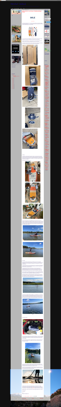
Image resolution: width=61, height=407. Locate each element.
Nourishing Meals (47, 112)
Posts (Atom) (26, 399)
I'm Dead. (46, 138)
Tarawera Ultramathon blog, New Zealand (47, 149)
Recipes (21, 8)
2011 (13, 88)
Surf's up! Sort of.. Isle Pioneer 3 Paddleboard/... (16, 76)
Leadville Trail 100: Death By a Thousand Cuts (47, 95)
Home (12, 8)
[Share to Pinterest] (36, 396)
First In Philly (46, 100)
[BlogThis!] (34, 396)
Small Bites (46, 146)
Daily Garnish (46, 98)
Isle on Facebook (32, 383)
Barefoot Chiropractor (46, 76)
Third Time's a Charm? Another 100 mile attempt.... (47, 141)
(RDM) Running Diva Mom (47, 127)
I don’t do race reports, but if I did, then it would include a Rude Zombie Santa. (47, 159)
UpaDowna (46, 168)
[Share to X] (35, 396)
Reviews (24, 8)
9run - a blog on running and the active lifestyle (47, 66)
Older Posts (41, 398)
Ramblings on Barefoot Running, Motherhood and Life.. (47, 124)
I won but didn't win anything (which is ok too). (47, 101)
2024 (13, 74)
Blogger (34, 402)
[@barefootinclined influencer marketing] (45, 22)
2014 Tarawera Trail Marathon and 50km (47, 151)
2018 (13, 82)
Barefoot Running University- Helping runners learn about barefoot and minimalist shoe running (47, 83)
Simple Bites (46, 143)
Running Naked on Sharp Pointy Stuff (47, 137)
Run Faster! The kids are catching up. (47, 131)
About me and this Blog (16, 8)
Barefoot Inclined (18, 4)
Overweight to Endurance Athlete (46, 115)
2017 (13, 83)
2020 (13, 80)
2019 (13, 81)
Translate (47, 20)
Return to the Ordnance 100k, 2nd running (47, 166)
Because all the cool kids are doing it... (47, 88)
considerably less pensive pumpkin (47, 97)
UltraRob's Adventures (46, 162)
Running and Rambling (46, 134)
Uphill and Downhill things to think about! (47, 121)
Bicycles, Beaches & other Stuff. (47, 91)
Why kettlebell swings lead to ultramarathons (46, 155)
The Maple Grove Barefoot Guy (47, 153)
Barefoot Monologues (46, 79)
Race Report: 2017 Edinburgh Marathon (47, 67)
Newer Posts (24, 398)
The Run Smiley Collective (47, 157)
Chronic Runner (47, 93)
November (14, 75)
